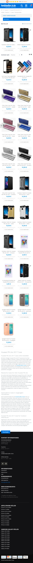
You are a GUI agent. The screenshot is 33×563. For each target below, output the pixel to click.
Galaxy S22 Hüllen (5, 542)
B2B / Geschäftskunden (6, 492)
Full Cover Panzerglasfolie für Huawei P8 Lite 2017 (9, 77)
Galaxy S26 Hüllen (5, 531)
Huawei (6, 10)
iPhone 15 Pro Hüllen (6, 515)
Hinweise (25, 1)
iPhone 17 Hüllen (5, 509)
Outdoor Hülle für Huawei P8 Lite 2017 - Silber (24, 222)
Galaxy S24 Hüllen (5, 539)
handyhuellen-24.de (21, 365)
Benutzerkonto (4, 488)
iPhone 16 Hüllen (5, 513)
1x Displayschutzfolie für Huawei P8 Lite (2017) (8, 281)
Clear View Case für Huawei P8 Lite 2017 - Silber (8, 164)
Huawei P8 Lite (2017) (15, 10)
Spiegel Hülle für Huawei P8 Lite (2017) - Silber (8, 310)
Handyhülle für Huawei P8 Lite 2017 (24, 77)
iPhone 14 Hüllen (5, 521)
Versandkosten (4, 478)
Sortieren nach (5, 55)
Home (1, 10)
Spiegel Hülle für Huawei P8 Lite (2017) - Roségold (8, 339)
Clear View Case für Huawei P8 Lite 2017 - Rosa (8, 135)
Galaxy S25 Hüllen (5, 535)
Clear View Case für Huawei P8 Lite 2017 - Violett (8, 106)
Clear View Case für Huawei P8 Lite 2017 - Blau (24, 135)
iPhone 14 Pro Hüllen (6, 519)
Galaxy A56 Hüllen (5, 537)
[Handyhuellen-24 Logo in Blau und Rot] (8, 5)
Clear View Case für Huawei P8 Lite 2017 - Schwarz (24, 164)
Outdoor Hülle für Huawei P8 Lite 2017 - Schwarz (9, 44)
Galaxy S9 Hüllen (5, 548)
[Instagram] (5, 463)
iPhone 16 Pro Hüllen (6, 511)
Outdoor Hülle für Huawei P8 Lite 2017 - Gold (9, 222)
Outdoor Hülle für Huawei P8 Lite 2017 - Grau (24, 193)
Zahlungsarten (4, 480)
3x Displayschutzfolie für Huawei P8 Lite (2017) (24, 252)
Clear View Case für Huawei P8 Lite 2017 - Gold (24, 106)
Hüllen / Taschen (5, 12)
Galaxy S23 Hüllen (5, 540)
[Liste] (31, 54)
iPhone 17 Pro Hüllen (6, 507)
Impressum (4, 470)
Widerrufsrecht (4, 490)
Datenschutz (4, 472)
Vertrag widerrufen (5, 482)
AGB (2, 474)
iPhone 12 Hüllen (5, 525)
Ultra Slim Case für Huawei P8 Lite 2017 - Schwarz (9, 193)
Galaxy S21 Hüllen (5, 544)
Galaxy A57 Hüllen (5, 533)
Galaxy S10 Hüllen (5, 546)
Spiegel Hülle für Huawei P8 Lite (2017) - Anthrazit (24, 310)
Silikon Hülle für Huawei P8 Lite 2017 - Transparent (24, 44)
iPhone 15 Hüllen (5, 517)
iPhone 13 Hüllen (5, 523)
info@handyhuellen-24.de (7, 453)
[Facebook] (2, 463)
